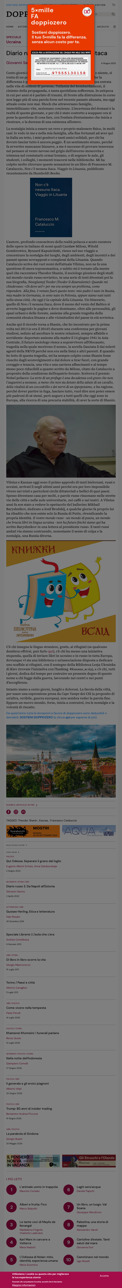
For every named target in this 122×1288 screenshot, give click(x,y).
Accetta (104, 1275)
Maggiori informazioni (23, 1285)
